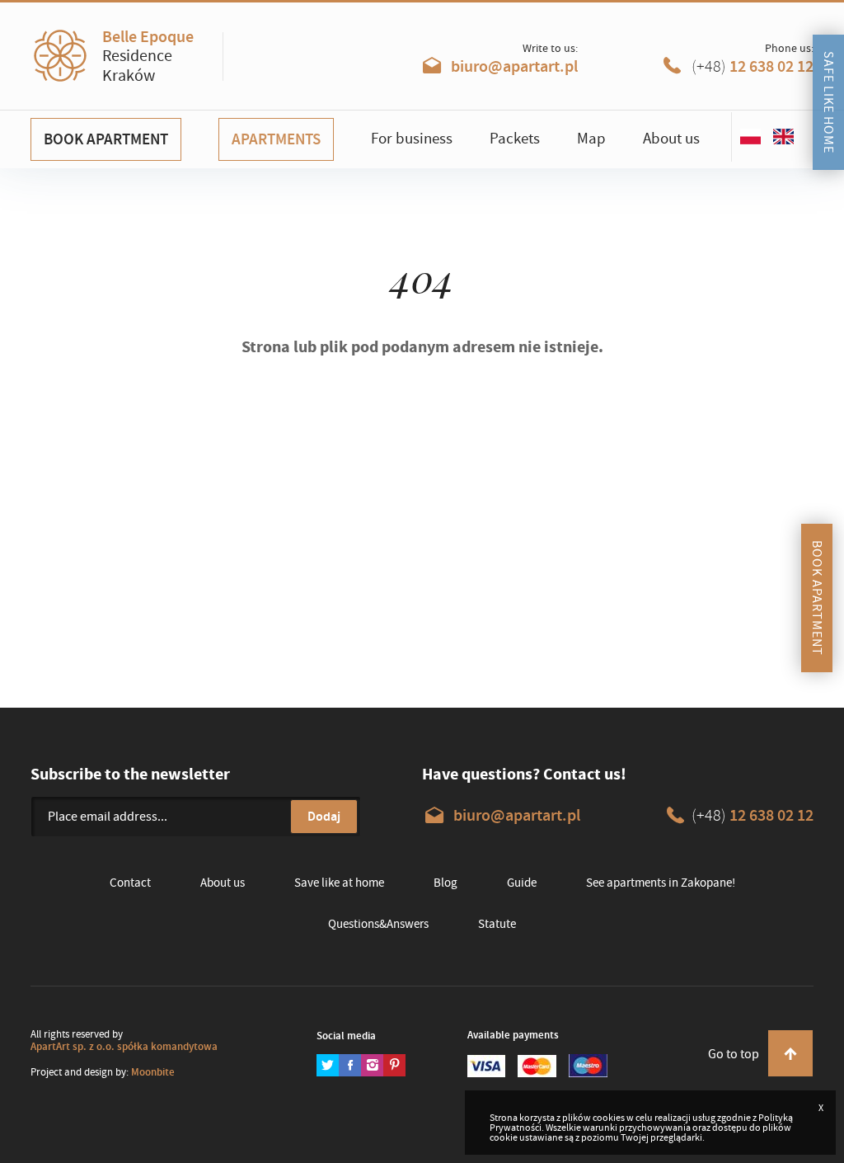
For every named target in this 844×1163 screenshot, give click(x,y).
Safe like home (828, 102)
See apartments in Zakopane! (660, 882)
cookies (609, 1117)
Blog (445, 882)
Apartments (276, 139)
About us (671, 138)
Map (591, 138)
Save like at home (339, 882)
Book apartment (106, 139)
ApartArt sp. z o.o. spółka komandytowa (124, 1046)
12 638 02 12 (753, 66)
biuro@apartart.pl (513, 66)
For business (411, 138)
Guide (522, 882)
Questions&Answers (378, 924)
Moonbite (153, 1072)
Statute (497, 924)
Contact (130, 882)
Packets (515, 138)
